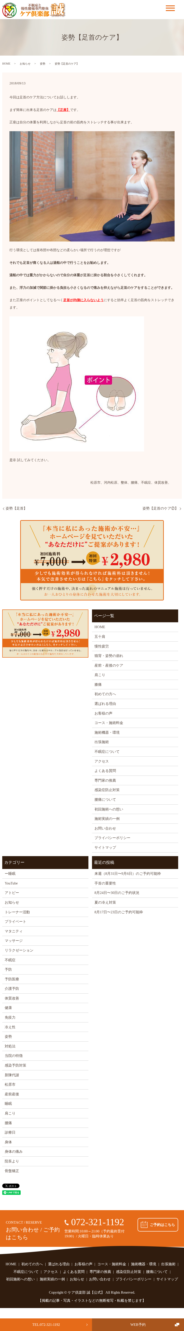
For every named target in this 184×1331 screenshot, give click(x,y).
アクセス (101, 761)
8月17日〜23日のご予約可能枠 (118, 912)
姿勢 (42, 63)
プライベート (15, 921)
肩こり (99, 675)
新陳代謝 (12, 1075)
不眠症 (10, 960)
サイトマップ (105, 847)
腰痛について (105, 799)
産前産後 (12, 1094)
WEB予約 (138, 1324)
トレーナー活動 (17, 912)
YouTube (11, 883)
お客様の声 (103, 713)
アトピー (12, 893)
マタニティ (14, 931)
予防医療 (12, 979)
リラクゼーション (19, 950)
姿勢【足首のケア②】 (160, 508)
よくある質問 (105, 771)
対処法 (10, 1046)
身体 (8, 1142)
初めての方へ (105, 694)
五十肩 (99, 636)
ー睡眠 (10, 873)
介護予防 (12, 988)
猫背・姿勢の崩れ (108, 656)
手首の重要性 (105, 883)
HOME (6, 63)
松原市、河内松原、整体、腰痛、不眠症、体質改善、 (130, 482)
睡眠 (8, 1103)
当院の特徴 (14, 1056)
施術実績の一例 (107, 819)
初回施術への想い (108, 809)
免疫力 (10, 1017)
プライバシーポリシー (112, 838)
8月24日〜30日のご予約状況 (116, 893)
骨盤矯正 (12, 1171)
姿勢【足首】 (16, 508)
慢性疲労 (101, 646)
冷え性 (10, 1027)
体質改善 (12, 998)
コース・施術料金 (108, 723)
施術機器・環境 (107, 732)
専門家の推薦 (105, 780)
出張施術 (101, 742)
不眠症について (107, 751)
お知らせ (25, 63)
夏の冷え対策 (105, 902)
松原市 (10, 1084)
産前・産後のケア (108, 665)
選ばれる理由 (105, 704)
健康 (8, 1008)
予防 (8, 969)
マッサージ (14, 941)
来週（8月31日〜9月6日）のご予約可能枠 (127, 873)
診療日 (10, 1132)
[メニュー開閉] (170, 8)
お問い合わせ (105, 828)
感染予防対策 (15, 1065)
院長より (12, 1161)
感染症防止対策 (107, 790)
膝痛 (98, 684)
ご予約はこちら (162, 1225)
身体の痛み (14, 1151)
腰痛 (8, 1123)
